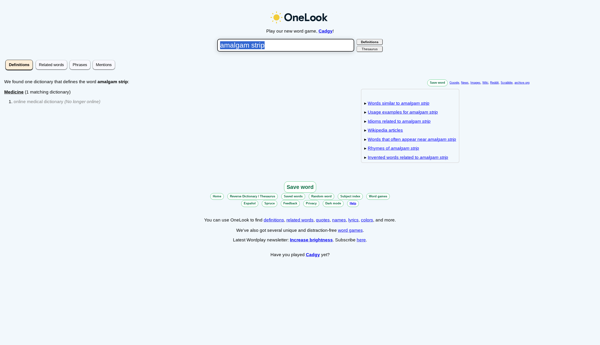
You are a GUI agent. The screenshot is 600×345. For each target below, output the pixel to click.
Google (454, 82)
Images (475, 82)
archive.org (521, 82)
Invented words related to (408, 157)
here (361, 239)
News (465, 82)
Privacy (311, 203)
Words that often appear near (412, 139)
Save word (437, 82)
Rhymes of (393, 148)
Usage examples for (403, 112)
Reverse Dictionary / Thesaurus (252, 196)
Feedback (290, 203)
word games (350, 230)
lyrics (353, 220)
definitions (274, 220)
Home (217, 196)
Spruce (269, 203)
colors (367, 220)
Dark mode (333, 203)
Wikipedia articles (385, 130)
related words (300, 220)
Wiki (485, 82)
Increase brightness (311, 239)
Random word (321, 196)
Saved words (293, 196)
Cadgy (326, 31)
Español (250, 203)
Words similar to (398, 103)
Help (353, 203)
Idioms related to (399, 121)
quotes (323, 220)
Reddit (494, 82)
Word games (378, 196)
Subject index (350, 196)
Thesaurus (370, 49)
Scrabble (507, 82)
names (339, 220)
